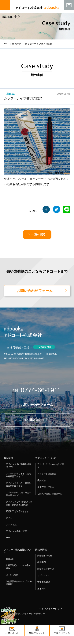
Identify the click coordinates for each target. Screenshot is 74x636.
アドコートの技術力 (46, 474)
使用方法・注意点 (45, 487)
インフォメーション (51, 608)
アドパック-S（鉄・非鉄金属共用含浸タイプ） (18, 484)
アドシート (11, 518)
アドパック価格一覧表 (16, 531)
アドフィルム (12, 524)
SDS (8, 537)
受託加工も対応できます (17, 511)
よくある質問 (12, 575)
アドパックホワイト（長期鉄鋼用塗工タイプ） (18, 475)
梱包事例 (16, 44)
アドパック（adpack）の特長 (50, 465)
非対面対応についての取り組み (18, 566)
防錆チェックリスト (46, 569)
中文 (17, 17)
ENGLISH (7, 17)
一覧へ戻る (38, 234)
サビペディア (43, 575)
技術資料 (41, 588)
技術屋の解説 (43, 582)
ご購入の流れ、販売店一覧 (49, 493)
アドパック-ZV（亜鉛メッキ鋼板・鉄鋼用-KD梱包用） (19, 503)
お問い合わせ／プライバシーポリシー (25, 613)
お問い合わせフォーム (35, 291)
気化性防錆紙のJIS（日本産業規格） (19, 582)
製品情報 (8, 458)
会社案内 (10, 559)
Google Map (45, 346)
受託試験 (41, 480)
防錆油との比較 (44, 555)
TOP (6, 43)
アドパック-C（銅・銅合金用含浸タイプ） (18, 493)
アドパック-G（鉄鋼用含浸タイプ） (18, 465)
